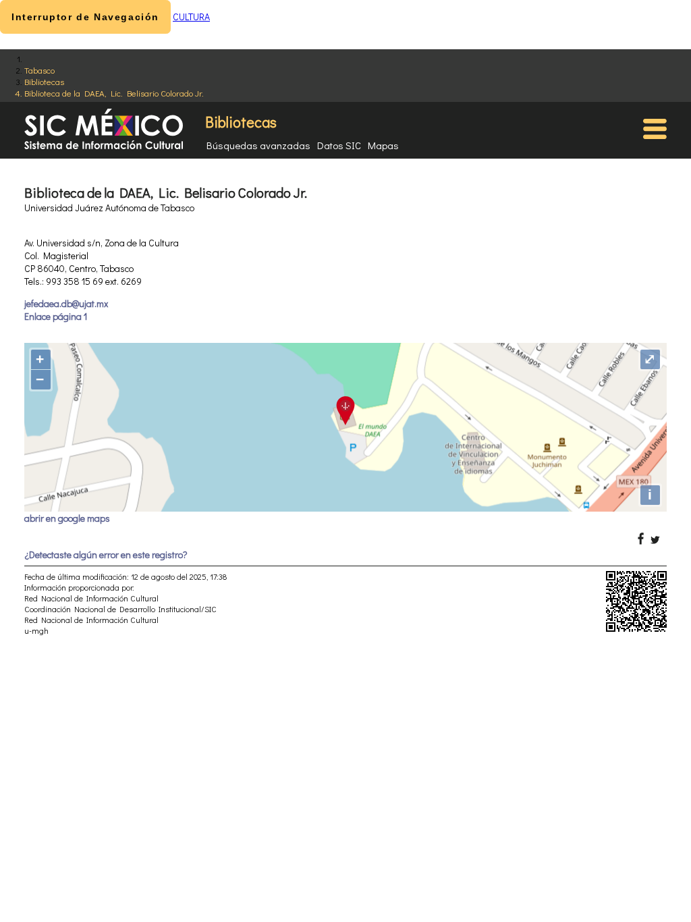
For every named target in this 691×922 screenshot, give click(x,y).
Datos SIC (339, 145)
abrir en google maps (67, 518)
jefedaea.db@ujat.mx (66, 303)
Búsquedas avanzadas (258, 145)
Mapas (383, 145)
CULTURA (191, 16)
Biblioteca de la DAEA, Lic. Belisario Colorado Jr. (114, 93)
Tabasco (39, 70)
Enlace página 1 (55, 316)
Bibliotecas (44, 81)
